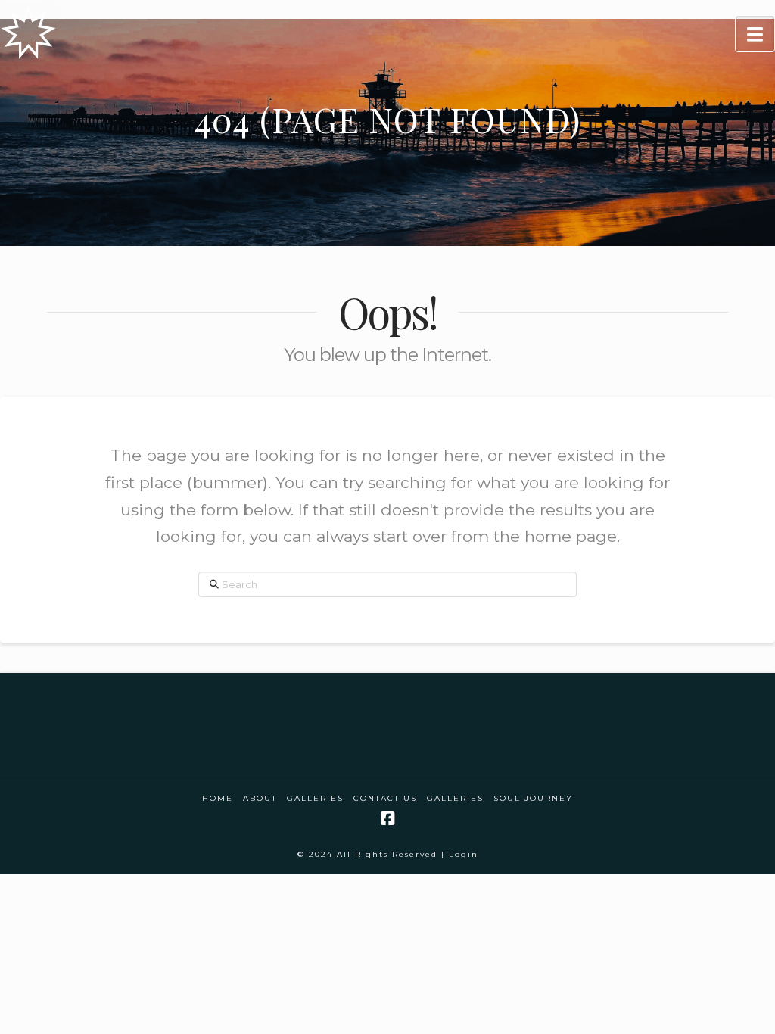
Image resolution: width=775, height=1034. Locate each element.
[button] (755, 33)
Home (217, 798)
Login (463, 854)
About (260, 798)
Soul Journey (533, 798)
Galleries (315, 798)
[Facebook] (387, 819)
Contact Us (385, 798)
